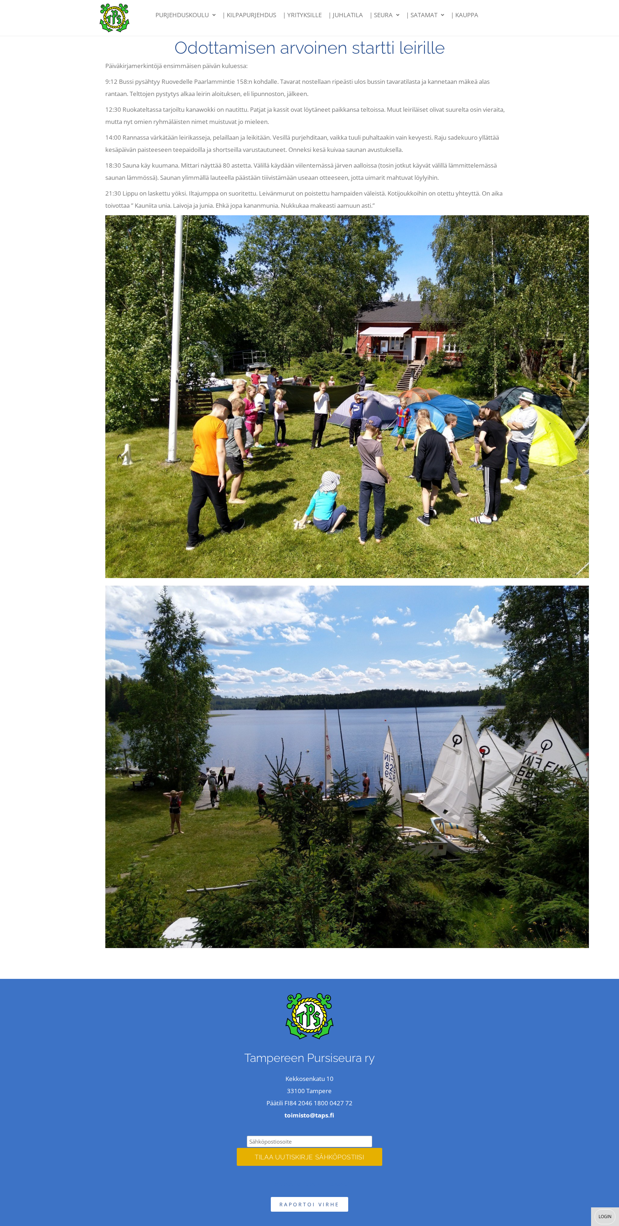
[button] (185, 15)
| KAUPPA (464, 15)
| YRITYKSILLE (302, 15)
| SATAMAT (421, 15)
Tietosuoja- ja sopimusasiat (309, 1183)
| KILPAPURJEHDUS (249, 15)
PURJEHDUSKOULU (182, 15)
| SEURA (381, 15)
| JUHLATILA (345, 15)
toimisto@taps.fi (309, 1115)
